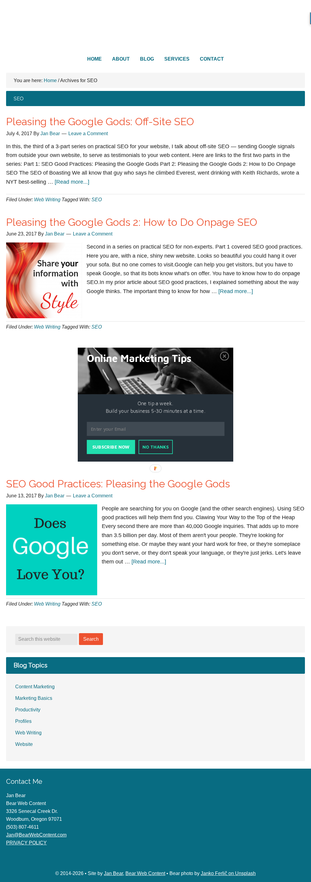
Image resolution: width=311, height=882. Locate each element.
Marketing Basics (33, 698)
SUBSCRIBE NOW (110, 447)
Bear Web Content (155, 29)
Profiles (23, 721)
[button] (147, 358)
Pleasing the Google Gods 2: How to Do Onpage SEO (131, 222)
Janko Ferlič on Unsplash (228, 873)
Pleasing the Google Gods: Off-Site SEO (100, 121)
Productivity (27, 709)
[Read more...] (72, 182)
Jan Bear (113, 873)
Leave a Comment (88, 133)
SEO (96, 199)
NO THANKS (155, 447)
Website (24, 744)
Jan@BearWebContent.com (36, 834)
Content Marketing (35, 686)
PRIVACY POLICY (26, 842)
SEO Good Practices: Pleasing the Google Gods (118, 484)
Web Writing (47, 199)
